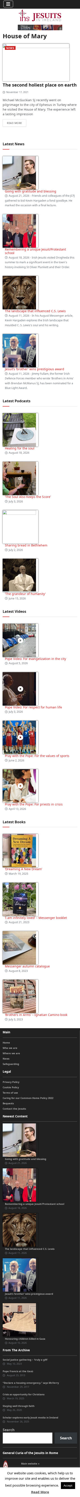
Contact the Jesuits (14, 1108)
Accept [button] (68, 1485)
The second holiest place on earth (40, 85)
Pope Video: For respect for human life (34, 707)
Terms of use (10, 1092)
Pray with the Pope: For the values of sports (37, 756)
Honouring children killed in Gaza (25, 1338)
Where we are (11, 1053)
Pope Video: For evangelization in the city (36, 659)
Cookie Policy (11, 1087)
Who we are (10, 1048)
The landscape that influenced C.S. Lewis (35, 311)
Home (6, 1042)
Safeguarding (11, 1064)
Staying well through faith (18, 1406)
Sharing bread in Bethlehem (26, 545)
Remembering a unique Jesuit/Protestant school (35, 251)
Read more (14, 123)
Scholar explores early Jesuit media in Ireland (30, 1417)
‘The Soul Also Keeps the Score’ (28, 497)
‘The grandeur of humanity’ (25, 594)
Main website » (30, 1463)
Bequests (8, 1103)
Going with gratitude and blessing (30, 191)
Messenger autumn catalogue (27, 966)
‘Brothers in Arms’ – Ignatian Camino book (36, 1015)
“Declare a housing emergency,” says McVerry (31, 1382)
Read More (40, 1492)
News (10, 48)
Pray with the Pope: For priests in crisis (34, 804)
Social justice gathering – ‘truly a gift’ (25, 1359)
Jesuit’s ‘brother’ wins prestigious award (34, 369)
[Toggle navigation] (8, 4)
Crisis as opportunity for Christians (23, 1394)
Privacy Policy (11, 1082)
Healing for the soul (19, 448)
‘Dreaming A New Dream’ (23, 869)
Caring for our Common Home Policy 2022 (28, 1098)
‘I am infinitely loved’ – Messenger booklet (36, 918)
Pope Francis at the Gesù (18, 1371)
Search (9, 1429)
